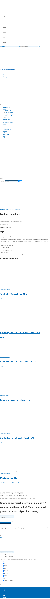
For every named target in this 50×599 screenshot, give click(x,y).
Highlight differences (8, 556)
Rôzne (4, 136)
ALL (1, 537)
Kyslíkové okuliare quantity (5, 227)
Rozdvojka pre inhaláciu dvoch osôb (17, 438)
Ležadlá (4, 124)
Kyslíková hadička (8, 478)
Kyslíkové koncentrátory (8, 76)
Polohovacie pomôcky (7, 132)
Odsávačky (5, 131)
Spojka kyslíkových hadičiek (13, 294)
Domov (4, 72)
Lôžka (4, 125)
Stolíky (4, 137)
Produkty (4, 74)
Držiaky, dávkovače (9, 110)
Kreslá (4, 120)
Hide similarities (7, 554)
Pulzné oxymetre (6, 134)
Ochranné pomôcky (9, 115)
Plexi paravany (8, 117)
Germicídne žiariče (9, 112)
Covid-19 (4, 109)
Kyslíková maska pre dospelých (15, 400)
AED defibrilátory (6, 107)
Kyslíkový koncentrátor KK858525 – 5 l (18, 361)
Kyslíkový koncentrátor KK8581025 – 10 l (20, 332)
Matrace (4, 127)
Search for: (2, 181)
